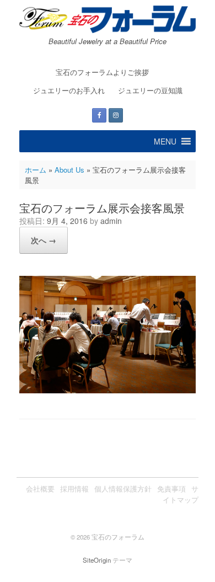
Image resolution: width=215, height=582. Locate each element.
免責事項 (171, 488)
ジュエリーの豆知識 (150, 90)
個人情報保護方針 (123, 488)
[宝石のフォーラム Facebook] (99, 115)
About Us (69, 169)
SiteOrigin (97, 560)
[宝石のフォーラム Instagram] (116, 115)
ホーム (35, 169)
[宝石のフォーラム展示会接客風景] (107, 390)
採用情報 (74, 488)
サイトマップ (180, 494)
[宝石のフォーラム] (107, 19)
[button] (165, 141)
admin (111, 220)
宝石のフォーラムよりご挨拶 (102, 72)
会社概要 (40, 488)
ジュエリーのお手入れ (69, 90)
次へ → (43, 239)
